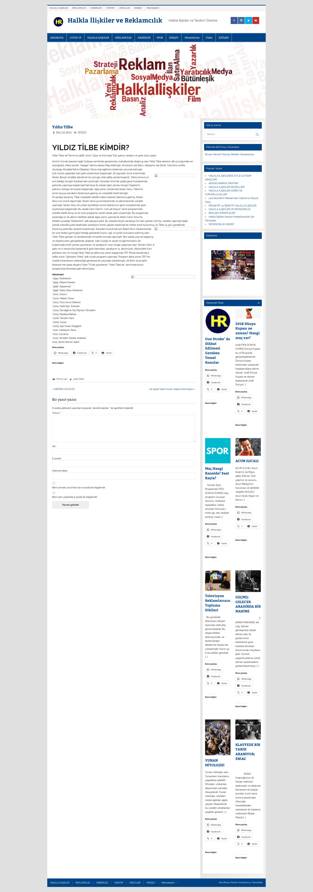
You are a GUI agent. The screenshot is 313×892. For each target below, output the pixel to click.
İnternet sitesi (59, 471)
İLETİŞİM (224, 37)
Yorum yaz (61, 379)
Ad (54, 446)
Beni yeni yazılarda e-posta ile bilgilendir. (74, 497)
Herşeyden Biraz (215, 302)
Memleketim (153, 8)
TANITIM (110, 8)
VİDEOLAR (124, 8)
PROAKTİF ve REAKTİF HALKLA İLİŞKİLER (232, 205)
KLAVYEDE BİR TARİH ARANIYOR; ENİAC (247, 751)
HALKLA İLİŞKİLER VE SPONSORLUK (230, 209)
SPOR (160, 37)
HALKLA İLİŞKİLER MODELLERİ (227, 187)
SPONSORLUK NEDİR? (221, 224)
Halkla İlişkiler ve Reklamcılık (115, 20)
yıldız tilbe (78, 379)
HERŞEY (138, 8)
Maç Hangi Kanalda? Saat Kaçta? (217, 473)
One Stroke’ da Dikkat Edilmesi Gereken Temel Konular (217, 351)
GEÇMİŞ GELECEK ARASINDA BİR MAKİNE (248, 604)
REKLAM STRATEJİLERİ (222, 213)
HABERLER (96, 8)
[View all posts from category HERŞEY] (258, 303)
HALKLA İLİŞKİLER (59, 8)
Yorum (56, 413)
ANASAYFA (57, 37)
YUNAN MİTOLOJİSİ (214, 762)
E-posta (57, 458)
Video (209, 37)
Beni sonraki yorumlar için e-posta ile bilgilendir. (78, 487)
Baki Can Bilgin (64, 132)
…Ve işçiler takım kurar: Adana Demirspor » (171, 389)
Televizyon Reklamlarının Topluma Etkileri (217, 602)
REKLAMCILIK (79, 8)
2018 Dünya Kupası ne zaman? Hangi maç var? (247, 330)
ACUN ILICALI (247, 460)
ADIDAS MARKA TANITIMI (223, 183)
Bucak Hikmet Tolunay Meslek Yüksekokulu (229, 154)
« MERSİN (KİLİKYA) (63, 389)
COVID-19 (75, 37)
